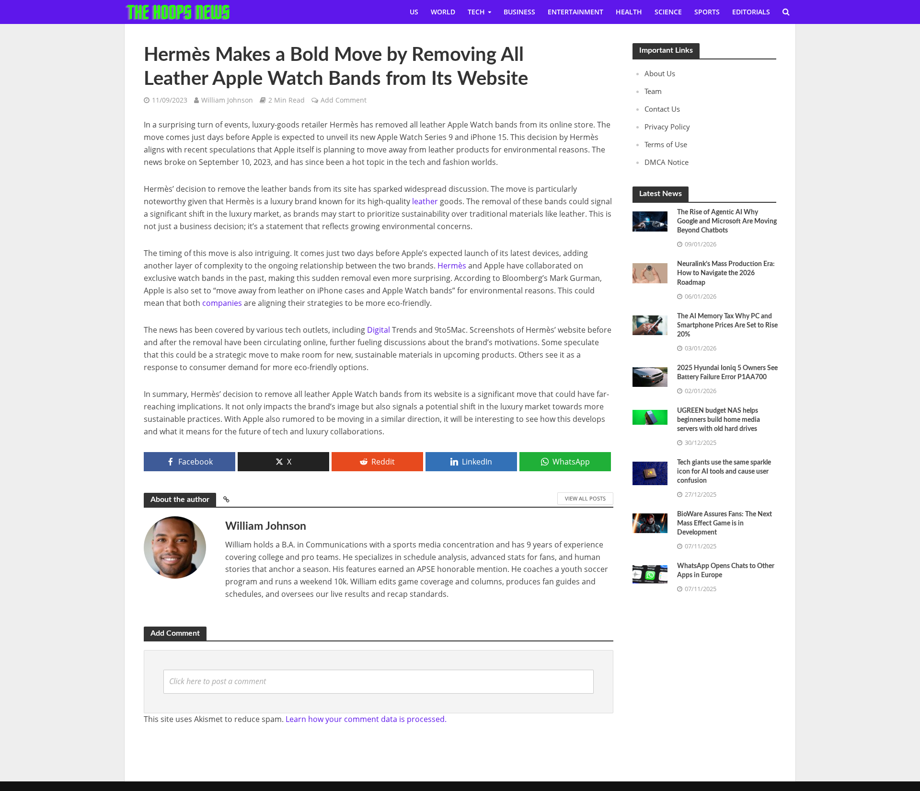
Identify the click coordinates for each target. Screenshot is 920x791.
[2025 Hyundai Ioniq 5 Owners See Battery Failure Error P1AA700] (649, 376)
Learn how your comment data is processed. (366, 719)
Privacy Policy (667, 126)
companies (222, 303)
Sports (707, 11)
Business (519, 11)
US (414, 11)
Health (629, 11)
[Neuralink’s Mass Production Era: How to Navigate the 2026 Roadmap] (649, 272)
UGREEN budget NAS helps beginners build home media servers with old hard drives (718, 419)
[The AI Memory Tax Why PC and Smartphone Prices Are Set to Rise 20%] (649, 324)
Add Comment (344, 100)
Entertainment (575, 11)
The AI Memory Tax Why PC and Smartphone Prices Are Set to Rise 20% (727, 325)
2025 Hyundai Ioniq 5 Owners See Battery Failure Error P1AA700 (727, 373)
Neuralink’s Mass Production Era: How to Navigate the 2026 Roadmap (726, 273)
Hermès (451, 265)
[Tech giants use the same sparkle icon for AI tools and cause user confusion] (649, 472)
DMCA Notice (666, 162)
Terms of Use (665, 144)
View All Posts (585, 498)
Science (668, 11)
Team (653, 91)
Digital (378, 330)
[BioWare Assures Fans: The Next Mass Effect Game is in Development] (649, 522)
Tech (476, 11)
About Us (659, 73)
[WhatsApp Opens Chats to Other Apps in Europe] (649, 573)
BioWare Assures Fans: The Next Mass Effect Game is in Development (724, 523)
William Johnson (227, 100)
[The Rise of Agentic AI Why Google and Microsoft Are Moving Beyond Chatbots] (649, 220)
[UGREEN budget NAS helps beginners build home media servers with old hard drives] (649, 416)
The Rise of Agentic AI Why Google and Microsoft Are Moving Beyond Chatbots (727, 221)
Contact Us (662, 109)
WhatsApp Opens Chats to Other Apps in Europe (725, 571)
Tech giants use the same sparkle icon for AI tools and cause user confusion (724, 471)
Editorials (751, 11)
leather (425, 201)
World (443, 11)
